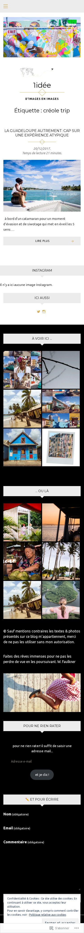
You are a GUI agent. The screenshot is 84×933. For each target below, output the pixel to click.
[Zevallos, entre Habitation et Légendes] (22, 522)
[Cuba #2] (61, 409)
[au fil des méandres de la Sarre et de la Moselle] (61, 600)
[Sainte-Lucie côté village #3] (22, 409)
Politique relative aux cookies (47, 914)
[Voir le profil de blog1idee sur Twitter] (38, 311)
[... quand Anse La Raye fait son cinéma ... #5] (22, 447)
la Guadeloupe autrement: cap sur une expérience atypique (42, 133)
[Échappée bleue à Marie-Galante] (61, 561)
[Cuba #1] (22, 370)
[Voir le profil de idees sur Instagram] (44, 311)
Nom (16, 814)
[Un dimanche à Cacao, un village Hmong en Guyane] (22, 561)
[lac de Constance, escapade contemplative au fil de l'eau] (61, 522)
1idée (42, 85)
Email (16, 828)
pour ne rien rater (42, 726)
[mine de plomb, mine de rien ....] (61, 370)
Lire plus (42, 240)
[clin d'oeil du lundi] (61, 447)
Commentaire (23, 842)
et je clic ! (42, 775)
